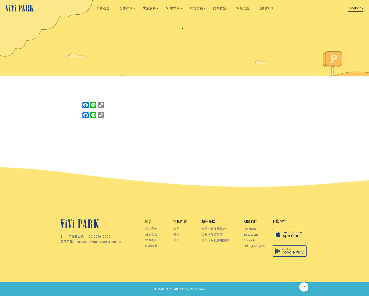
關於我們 (266, 8)
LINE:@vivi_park (254, 246)
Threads (249, 240)
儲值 (176, 235)
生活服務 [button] (150, 8)
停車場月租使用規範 (215, 240)
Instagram (251, 235)
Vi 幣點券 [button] (173, 8)
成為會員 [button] (197, 8)
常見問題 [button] (243, 8)
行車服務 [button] (126, 8)
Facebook (251, 229)
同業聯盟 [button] (220, 8)
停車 (176, 240)
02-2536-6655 (99, 236)
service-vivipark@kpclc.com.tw (99, 242)
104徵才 (150, 240)
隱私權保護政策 (212, 235)
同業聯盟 (151, 246)
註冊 (176, 229)
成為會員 (151, 235)
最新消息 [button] (103, 8)
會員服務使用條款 (213, 229)
